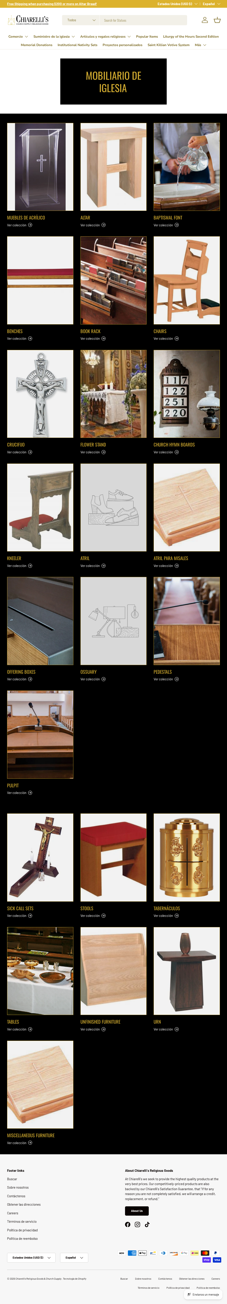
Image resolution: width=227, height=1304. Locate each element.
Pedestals (163, 671)
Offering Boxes (21, 671)
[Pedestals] (187, 621)
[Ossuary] (114, 621)
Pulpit (13, 785)
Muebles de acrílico (26, 217)
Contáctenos (16, 1196)
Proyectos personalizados (122, 45)
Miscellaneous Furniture (31, 1135)
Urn (157, 1021)
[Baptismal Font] (187, 167)
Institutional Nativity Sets (77, 45)
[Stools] (114, 857)
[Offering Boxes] (40, 621)
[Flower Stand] (114, 394)
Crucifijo (16, 444)
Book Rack (90, 331)
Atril (85, 558)
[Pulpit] (40, 734)
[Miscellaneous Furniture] (40, 1085)
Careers (12, 1213)
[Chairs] (187, 280)
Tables (13, 1021)
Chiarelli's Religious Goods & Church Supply (39, 1278)
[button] (217, 20)
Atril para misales (171, 558)
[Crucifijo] (40, 394)
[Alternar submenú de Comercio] (26, 36)
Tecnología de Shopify (74, 1278)
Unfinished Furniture (100, 1021)
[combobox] (124, 20)
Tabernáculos (167, 908)
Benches (15, 331)
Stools (86, 908)
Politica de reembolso (22, 1238)
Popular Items (147, 36)
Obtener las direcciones (24, 1204)
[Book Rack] (114, 280)
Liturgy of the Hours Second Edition (191, 36)
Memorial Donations (36, 45)
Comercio (15, 36)
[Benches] (40, 280)
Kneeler (14, 558)
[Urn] (187, 971)
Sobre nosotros (18, 1187)
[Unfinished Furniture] (114, 971)
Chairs (160, 331)
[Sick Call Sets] (40, 857)
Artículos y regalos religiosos (102, 36)
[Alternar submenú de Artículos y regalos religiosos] (129, 36)
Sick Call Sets (20, 908)
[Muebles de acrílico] (40, 167)
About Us (137, 1211)
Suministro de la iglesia (51, 36)
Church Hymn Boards (174, 444)
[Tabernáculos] (187, 857)
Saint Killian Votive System (169, 45)
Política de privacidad (22, 1230)
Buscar (12, 1179)
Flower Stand (93, 444)
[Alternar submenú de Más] (204, 45)
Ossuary (88, 671)
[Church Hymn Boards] (187, 394)
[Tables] (40, 971)
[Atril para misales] (187, 507)
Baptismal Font (168, 217)
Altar (85, 217)
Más (198, 45)
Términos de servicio (22, 1221)
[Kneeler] (40, 507)
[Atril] (114, 507)
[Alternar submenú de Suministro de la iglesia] (73, 36)
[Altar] (114, 167)
